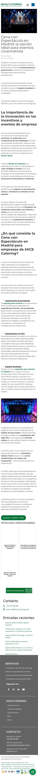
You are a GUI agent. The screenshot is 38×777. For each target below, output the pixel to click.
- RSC (8, 716)
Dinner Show (6, 156)
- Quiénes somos (12, 705)
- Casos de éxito (12, 713)
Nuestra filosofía (11, 654)
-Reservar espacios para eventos (17, 672)
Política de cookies (27, 764)
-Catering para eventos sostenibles (18, 675)
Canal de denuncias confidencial (12, 762)
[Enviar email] (33, 772)
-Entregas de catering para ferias (18, 679)
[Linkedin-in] (18, 689)
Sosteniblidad (7, 766)
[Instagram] (13, 689)
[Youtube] (23, 689)
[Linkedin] (33, 4)
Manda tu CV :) (12, 751)
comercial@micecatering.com (18, 745)
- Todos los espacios (14, 709)
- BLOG (9, 720)
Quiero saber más (13, 517)
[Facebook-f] (8, 689)
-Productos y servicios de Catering (18, 668)
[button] (27, 5)
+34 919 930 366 (12, 739)
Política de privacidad (12, 764)
